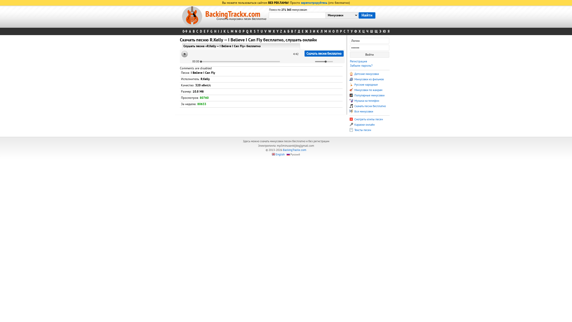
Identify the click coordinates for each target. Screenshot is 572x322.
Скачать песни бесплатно (370, 106)
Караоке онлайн (364, 124)
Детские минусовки (366, 74)
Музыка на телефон (366, 100)
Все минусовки (363, 111)
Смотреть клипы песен (368, 119)
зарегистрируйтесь (314, 3)
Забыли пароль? (361, 65)
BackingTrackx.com (232, 14)
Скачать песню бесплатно (324, 53)
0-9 (185, 31)
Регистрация (358, 61)
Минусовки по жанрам (368, 90)
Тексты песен (362, 130)
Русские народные (366, 84)
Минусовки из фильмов (369, 79)
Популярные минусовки (369, 95)
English (280, 154)
